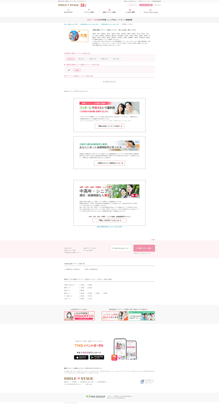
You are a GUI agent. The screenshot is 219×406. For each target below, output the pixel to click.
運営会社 (66, 382)
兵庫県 (105, 293)
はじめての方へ (68, 12)
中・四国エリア (68, 296)
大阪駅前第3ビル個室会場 (72, 269)
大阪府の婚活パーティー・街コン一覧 (89, 24)
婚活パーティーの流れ (109, 12)
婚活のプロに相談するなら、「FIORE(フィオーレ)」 (137, 1)
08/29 (92, 59)
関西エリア (67, 293)
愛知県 (82, 290)
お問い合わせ (157, 5)
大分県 (90, 298)
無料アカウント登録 (145, 248)
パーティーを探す (89, 12)
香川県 (90, 296)
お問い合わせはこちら (121, 248)
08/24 (81, 59)
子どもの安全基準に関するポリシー (73, 384)
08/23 (71, 59)
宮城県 (90, 285)
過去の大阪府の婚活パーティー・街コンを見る (109, 226)
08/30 (104, 59)
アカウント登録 (147, 5)
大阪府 (98, 293)
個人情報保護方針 (101, 382)
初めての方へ (68, 248)
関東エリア (67, 287)
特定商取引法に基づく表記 (87, 382)
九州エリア (67, 298)
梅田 (69, 70)
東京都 (90, 287)
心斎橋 (77, 70)
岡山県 (82, 296)
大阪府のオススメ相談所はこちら (109, 163)
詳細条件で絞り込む (110, 81)
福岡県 (82, 298)
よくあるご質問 (130, 12)
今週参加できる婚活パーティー (73, 252)
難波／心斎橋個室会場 (92, 269)
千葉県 (82, 287)
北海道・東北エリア (69, 285)
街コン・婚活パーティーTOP (70, 24)
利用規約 (74, 382)
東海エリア (67, 290)
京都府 (90, 293)
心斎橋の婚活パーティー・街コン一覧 (110, 24)
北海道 (82, 285)
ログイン (133, 5)
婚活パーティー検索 (70, 250)
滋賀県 (82, 293)
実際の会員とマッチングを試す (109, 126)
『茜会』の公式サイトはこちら (109, 220)
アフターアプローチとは (151, 12)
